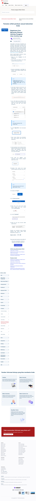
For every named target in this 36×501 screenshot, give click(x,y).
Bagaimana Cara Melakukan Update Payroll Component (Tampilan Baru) (17, 255)
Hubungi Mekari (21, 459)
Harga (6, 5)
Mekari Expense (3, 449)
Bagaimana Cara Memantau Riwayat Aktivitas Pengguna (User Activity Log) (5, 322)
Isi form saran (18, 245)
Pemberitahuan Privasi (4, 472)
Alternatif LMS (20, 454)
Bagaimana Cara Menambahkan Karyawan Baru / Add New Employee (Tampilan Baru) (17, 269)
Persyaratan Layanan (4, 473)
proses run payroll (15, 52)
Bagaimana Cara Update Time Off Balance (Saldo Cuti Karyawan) (17, 252)
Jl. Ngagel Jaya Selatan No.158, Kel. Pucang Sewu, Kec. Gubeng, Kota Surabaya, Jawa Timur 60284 (13, 479)
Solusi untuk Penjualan (22, 449)
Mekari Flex (2, 448)
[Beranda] (5, 3)
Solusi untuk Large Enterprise (23, 446)
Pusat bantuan (21, 458)
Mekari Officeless (3, 450)
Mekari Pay (2, 452)
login (11, 52)
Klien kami (2, 470)
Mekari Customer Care (18, 5)
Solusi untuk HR (21, 447)
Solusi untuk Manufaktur (22, 451)
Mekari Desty (3, 454)
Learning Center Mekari (16, 38)
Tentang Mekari (3, 468)
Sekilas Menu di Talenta (14, 250)
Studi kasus (2, 458)
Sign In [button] (26, 5)
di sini (19, 232)
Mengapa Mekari (3, 469)
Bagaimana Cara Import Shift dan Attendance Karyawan (17, 264)
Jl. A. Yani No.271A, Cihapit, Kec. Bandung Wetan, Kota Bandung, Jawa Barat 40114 (11, 482)
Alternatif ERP (20, 453)
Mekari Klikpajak (3, 451)
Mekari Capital (3, 453)
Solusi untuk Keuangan (22, 448)
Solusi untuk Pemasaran (22, 450)
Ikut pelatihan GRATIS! (17, 41)
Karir (1, 471)
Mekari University (3, 455)
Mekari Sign (2, 447)
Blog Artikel (2, 459)
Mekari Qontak (3, 446)
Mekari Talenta (11, 5)
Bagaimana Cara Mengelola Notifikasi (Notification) (16, 266)
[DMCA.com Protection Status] (33, 493)
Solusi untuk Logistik (21, 452)
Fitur (3, 5)
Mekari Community (21, 460)
